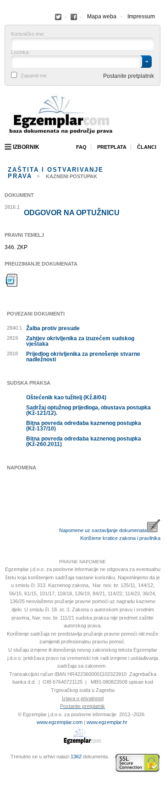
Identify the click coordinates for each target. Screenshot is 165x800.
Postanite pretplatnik (128, 76)
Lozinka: (20, 52)
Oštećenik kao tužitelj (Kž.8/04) (66, 397)
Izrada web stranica (7, 763)
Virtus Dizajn (7, 768)
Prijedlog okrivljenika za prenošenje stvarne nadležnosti (83, 357)
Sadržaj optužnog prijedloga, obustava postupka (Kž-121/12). (88, 410)
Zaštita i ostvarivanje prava (56, 172)
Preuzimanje (12, 280)
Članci (146, 147)
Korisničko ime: (28, 34)
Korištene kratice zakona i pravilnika (120, 538)
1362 (76, 756)
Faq (81, 147)
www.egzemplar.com (59, 722)
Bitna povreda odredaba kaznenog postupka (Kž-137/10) (83, 426)
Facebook (58, 17)
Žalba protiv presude (53, 328)
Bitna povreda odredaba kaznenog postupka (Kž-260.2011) (83, 441)
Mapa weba (101, 16)
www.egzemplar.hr (107, 722)
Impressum (141, 16)
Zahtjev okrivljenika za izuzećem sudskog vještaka (80, 341)
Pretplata (111, 147)
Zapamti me (34, 75)
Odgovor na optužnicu (72, 213)
